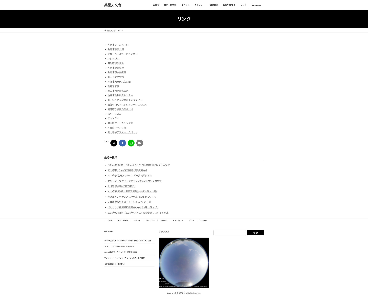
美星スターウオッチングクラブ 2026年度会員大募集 (135, 180)
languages (203, 220)
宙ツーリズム (114, 113)
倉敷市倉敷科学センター (120, 95)
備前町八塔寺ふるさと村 (120, 109)
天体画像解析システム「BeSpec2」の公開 (129, 202)
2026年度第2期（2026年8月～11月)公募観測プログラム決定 (139, 164)
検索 (255, 232)
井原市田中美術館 (117, 72)
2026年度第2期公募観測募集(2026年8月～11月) (132, 191)
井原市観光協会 (116, 67)
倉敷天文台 (113, 86)
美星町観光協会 (116, 63)
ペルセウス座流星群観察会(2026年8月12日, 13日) (133, 207)
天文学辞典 (113, 118)
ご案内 (109, 220)
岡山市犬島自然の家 (118, 90)
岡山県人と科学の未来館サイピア (125, 100)
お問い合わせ (178, 220)
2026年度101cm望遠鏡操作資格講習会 (127, 170)
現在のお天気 (164, 231)
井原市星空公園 (116, 49)
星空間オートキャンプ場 (120, 123)
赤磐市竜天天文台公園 (119, 81)
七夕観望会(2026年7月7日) (121, 186)
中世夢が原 (113, 58)
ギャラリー (150, 220)
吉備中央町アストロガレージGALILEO (127, 104)
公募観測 (163, 220)
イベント (137, 220)
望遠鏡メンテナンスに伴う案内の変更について (132, 196)
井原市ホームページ (118, 44)
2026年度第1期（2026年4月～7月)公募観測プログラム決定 (138, 212)
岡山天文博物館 (116, 77)
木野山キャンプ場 (117, 127)
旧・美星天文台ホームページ (123, 132)
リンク (191, 220)
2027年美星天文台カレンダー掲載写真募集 (130, 175)
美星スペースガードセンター (122, 54)
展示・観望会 (123, 220)
